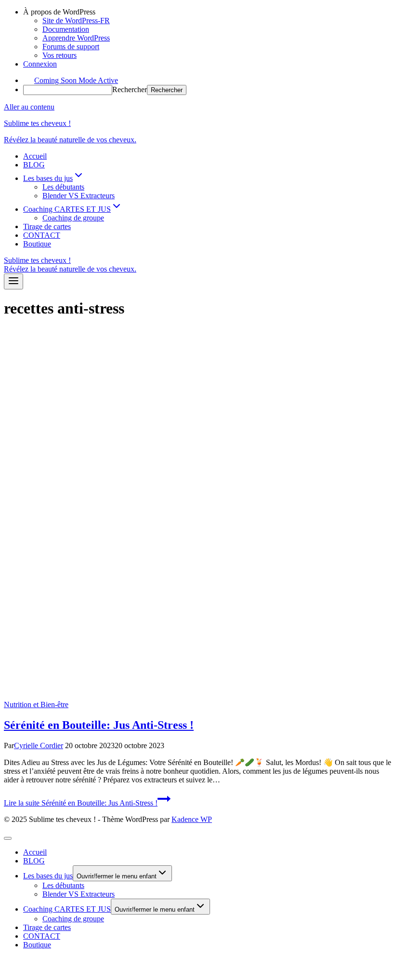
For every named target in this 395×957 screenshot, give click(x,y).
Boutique (37, 244)
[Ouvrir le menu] (13, 281)
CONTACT (41, 235)
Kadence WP (191, 819)
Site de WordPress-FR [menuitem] (76, 20)
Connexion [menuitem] (40, 64)
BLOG (34, 165)
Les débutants (63, 187)
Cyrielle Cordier (38, 745)
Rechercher (129, 89)
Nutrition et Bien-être (36, 704)
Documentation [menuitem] (65, 29)
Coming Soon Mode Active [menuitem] (76, 80)
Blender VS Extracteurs (78, 195)
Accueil (35, 156)
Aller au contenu (29, 107)
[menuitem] (207, 12)
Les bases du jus (48, 876)
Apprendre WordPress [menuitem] (76, 38)
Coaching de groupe (73, 218)
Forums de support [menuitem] (70, 46)
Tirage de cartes (47, 226)
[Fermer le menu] (8, 838)
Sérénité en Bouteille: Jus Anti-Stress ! (99, 725)
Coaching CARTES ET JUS (67, 909)
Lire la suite (81, 803)
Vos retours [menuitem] (59, 55)
